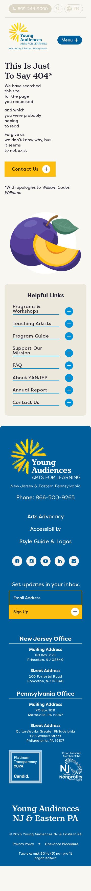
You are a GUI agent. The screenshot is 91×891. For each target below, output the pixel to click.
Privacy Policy (23, 844)
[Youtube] (45, 561)
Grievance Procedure (61, 844)
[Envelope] (74, 561)
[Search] (58, 9)
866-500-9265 (55, 497)
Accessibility (45, 528)
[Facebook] (17, 561)
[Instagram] (31, 561)
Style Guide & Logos (45, 541)
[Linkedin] (60, 561)
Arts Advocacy (45, 516)
